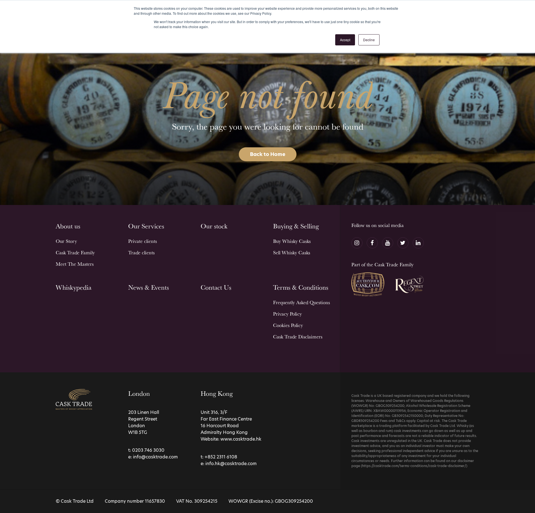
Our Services (146, 226)
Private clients (142, 241)
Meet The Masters (75, 264)
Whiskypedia (73, 287)
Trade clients (141, 252)
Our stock (214, 226)
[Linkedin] (418, 242)
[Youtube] (387, 242)
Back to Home (267, 154)
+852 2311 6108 (221, 457)
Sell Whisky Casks (291, 252)
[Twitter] (402, 242)
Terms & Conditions (300, 287)
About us (68, 226)
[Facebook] (372, 242)
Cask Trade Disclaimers (297, 336)
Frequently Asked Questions (301, 302)
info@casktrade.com (155, 457)
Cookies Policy (288, 325)
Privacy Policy (287, 314)
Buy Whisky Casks (292, 241)
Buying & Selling (296, 226)
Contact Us (216, 287)
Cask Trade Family (75, 252)
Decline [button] (369, 39)
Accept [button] (345, 39)
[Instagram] (357, 242)
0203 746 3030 (148, 450)
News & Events (148, 287)
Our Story (66, 241)
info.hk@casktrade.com (231, 463)
